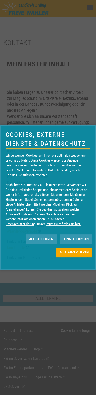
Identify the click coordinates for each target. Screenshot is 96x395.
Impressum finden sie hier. (63, 224)
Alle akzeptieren (74, 252)
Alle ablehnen (41, 239)
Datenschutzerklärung (20, 224)
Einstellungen (76, 239)
